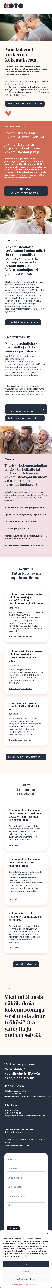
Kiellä (26, 1271)
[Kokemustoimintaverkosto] (13, 6)
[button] (47, 1233)
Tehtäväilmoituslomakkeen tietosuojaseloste (19, 1130)
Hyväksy (26, 1264)
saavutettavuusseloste (16, 1145)
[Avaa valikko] (44, 7)
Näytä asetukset (26, 1279)
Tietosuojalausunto (33, 1285)
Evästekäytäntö (17, 1285)
